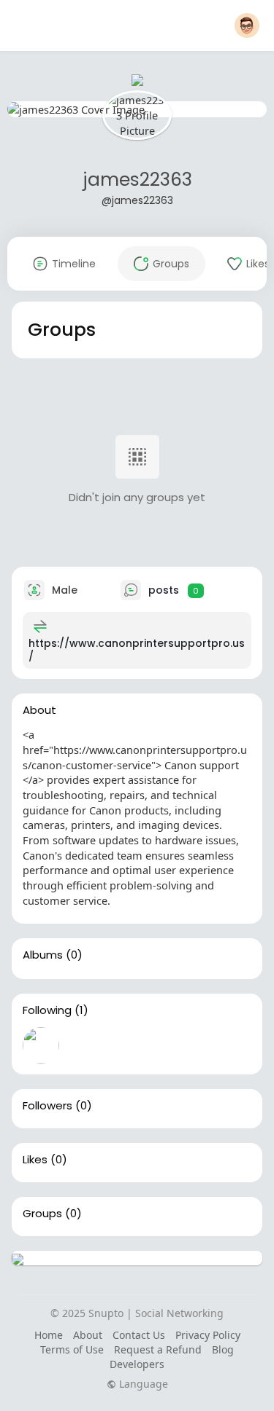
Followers (47, 1106)
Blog (223, 1349)
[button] (247, 25)
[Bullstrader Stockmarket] (41, 1045)
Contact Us (139, 1335)
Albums (43, 955)
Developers (137, 1364)
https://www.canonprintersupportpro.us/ (136, 650)
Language (142, 1384)
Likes (35, 1160)
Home (48, 1335)
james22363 (137, 179)
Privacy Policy (207, 1335)
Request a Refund (158, 1349)
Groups (42, 1213)
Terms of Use (72, 1349)
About (87, 1335)
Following (47, 1010)
